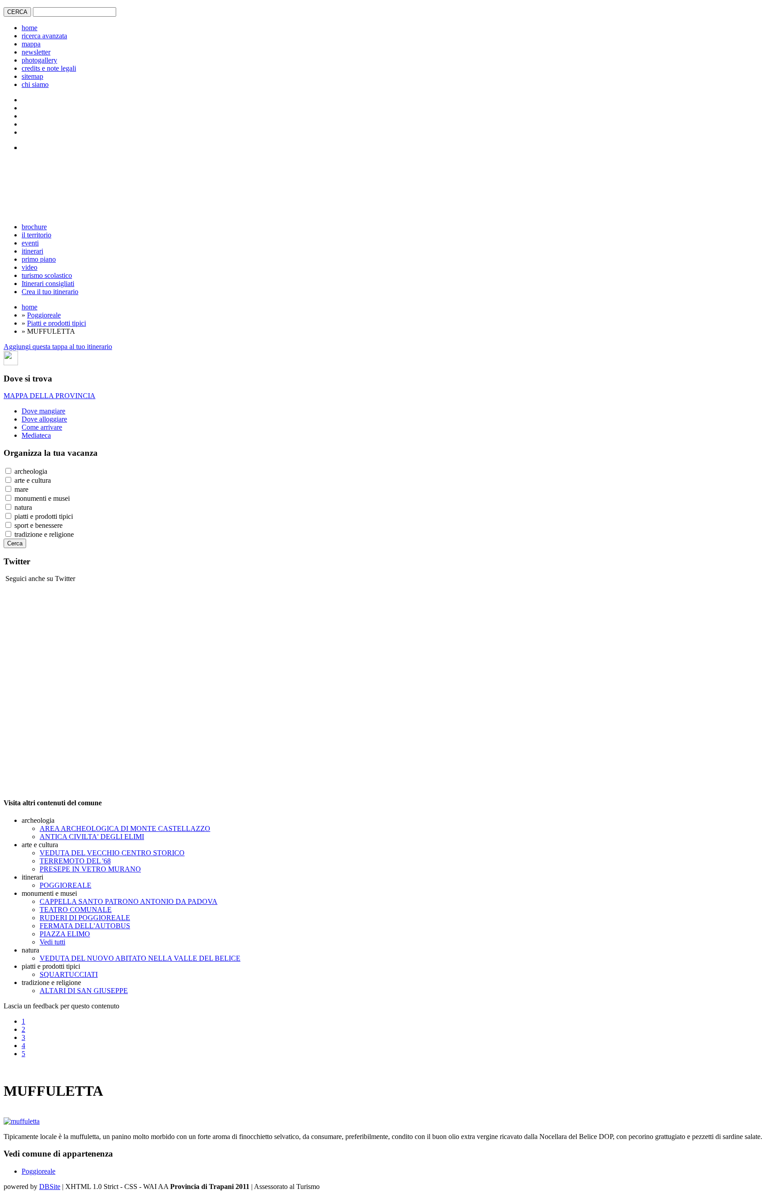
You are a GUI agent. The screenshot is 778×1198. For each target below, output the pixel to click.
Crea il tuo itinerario (50, 291)
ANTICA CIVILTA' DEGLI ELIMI (92, 836)
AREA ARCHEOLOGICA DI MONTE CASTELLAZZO (125, 828)
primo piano (39, 259)
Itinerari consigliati (48, 283)
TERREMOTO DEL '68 (75, 861)
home (29, 28)
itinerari (32, 251)
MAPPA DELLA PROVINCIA (49, 395)
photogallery (39, 60)
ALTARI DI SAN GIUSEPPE (84, 990)
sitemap (32, 76)
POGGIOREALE (65, 885)
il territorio (36, 235)
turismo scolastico (47, 275)
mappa (31, 44)
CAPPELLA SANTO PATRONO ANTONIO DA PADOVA (128, 901)
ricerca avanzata (44, 36)
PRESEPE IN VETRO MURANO (90, 869)
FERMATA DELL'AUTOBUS (85, 926)
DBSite (49, 1186)
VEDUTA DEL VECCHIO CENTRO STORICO (112, 853)
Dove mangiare (43, 411)
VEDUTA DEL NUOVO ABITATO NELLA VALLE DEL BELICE (140, 958)
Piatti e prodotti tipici (56, 323)
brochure (34, 227)
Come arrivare (42, 427)
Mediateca (36, 435)
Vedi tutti (52, 942)
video (29, 267)
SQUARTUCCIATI (69, 974)
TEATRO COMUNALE (76, 909)
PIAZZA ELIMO (65, 934)
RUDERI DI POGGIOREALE (85, 917)
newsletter (36, 52)
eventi (30, 243)
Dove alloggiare (44, 419)
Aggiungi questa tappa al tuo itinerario (58, 346)
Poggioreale (44, 315)
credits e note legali (49, 68)
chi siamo (35, 84)
